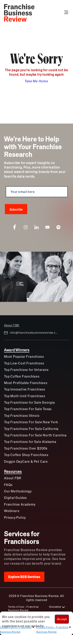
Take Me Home (36, 81)
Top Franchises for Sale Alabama (30, 441)
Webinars (11, 511)
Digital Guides (15, 497)
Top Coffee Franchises (22, 376)
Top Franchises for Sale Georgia (29, 402)
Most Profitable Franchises (25, 383)
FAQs (8, 485)
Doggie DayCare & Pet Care (26, 461)
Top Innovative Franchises (24, 389)
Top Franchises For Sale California (31, 429)
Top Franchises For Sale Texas (28, 409)
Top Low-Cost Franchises (24, 363)
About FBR (11, 325)
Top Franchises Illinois (21, 415)
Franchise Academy (19, 504)
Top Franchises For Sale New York (31, 422)
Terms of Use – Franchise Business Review (23, 608)
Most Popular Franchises (24, 356)
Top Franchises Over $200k (25, 448)
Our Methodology (18, 491)
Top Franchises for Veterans (26, 369)
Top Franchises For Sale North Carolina (35, 435)
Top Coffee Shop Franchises (26, 455)
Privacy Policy (15, 517)
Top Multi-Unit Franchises (24, 396)
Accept (62, 619)
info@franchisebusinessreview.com (34, 332)
